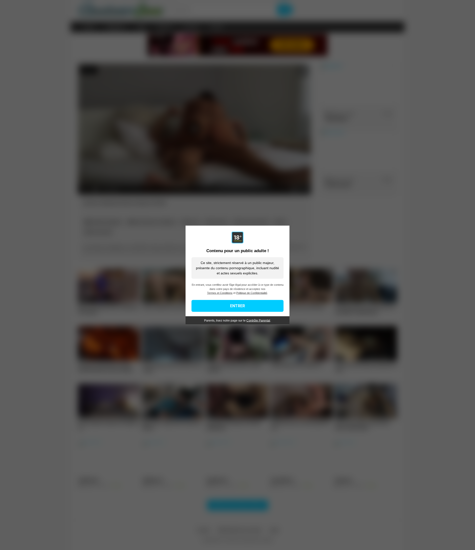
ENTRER (237, 305)
